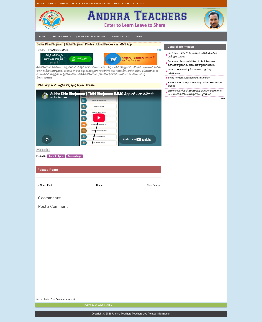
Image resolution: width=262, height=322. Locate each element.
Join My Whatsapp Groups (90, 36)
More (223, 98)
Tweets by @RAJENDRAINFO (98, 305)
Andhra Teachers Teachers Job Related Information (141, 313)
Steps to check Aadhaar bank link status (189, 77)
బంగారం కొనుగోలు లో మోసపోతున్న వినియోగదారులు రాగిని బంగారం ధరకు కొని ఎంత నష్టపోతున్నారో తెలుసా (195, 92)
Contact (139, 3)
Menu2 (64, 3)
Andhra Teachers (59, 50)
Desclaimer (122, 3)
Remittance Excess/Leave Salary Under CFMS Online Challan (195, 84)
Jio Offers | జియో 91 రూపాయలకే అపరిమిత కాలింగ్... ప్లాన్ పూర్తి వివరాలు (193, 55)
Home (40, 3)
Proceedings (74, 156)
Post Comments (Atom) (63, 299)
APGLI (139, 36)
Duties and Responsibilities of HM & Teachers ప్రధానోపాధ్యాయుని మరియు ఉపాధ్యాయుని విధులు (191, 63)
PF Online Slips (120, 36)
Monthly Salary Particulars (91, 3)
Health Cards (60, 36)
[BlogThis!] (41, 150)
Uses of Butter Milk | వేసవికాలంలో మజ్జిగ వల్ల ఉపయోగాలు (189, 71)
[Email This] (38, 150)
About (52, 3)
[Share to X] (45, 150)
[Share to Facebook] (48, 150)
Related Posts (48, 169)
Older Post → (153, 185)
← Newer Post (44, 185)
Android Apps (56, 156)
